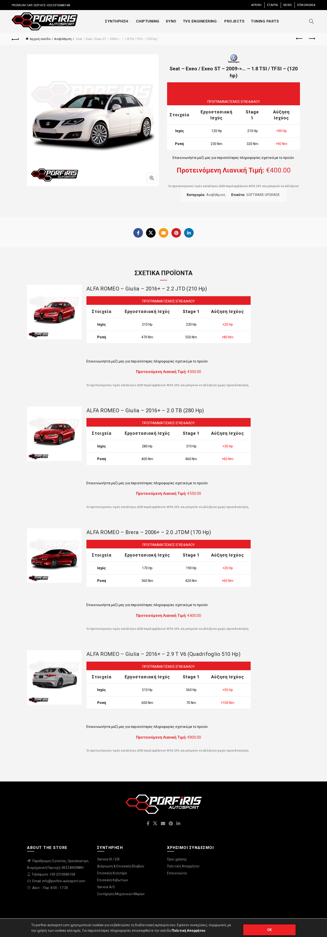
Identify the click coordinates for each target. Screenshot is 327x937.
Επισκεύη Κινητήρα (112, 873)
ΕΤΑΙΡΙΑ (272, 5)
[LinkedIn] (189, 233)
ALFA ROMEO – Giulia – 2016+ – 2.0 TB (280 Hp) (145, 410)
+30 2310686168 (58, 5)
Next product (312, 39)
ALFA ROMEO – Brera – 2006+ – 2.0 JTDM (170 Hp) (148, 532)
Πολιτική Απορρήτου (183, 866)
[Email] (163, 233)
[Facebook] (138, 233)
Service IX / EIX (108, 859)
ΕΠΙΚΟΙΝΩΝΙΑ (306, 5)
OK (269, 930)
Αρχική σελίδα (40, 39)
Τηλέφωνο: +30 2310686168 (53, 874)
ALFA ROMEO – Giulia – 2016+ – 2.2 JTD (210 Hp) (146, 289)
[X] (151, 233)
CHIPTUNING (147, 21)
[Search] (311, 21)
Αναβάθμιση (63, 39)
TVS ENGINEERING (200, 21)
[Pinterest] (176, 233)
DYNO (171, 21)
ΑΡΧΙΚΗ (256, 5)
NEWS (287, 5)
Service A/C (106, 887)
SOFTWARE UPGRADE (263, 195)
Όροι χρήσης (177, 859)
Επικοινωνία (177, 873)
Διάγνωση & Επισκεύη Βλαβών (120, 866)
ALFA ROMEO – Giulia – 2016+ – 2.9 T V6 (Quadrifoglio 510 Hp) (163, 654)
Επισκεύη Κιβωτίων (112, 880)
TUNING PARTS (265, 21)
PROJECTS (234, 21)
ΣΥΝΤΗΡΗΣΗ (116, 21)
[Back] (15, 39)
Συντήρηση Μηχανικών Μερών (121, 894)
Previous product (300, 39)
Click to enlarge (151, 178)
